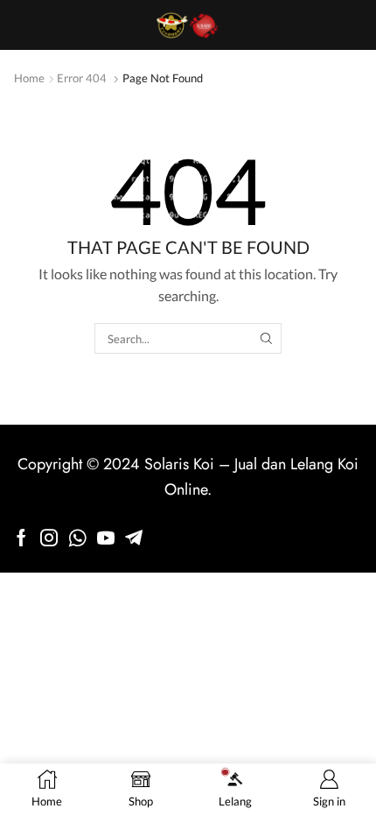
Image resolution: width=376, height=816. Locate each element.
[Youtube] (106, 537)
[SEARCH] (266, 338)
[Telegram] (134, 537)
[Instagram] (49, 537)
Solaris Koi (179, 464)
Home (29, 78)
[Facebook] (21, 537)
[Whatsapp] (77, 537)
